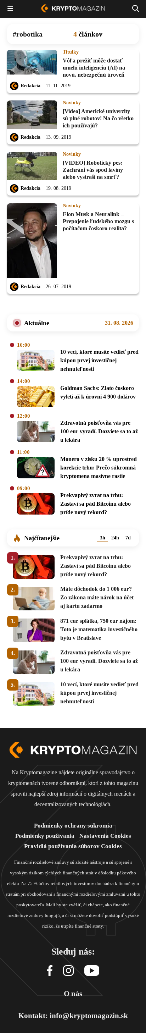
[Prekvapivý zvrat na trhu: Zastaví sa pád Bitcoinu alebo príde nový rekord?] (36, 505)
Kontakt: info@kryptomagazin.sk (73, 1015)
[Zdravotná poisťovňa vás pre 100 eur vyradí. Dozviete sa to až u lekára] (36, 432)
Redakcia (30, 85)
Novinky (72, 102)
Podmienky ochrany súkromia (73, 825)
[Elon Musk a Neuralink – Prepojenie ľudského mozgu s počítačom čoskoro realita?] (32, 241)
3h (102, 537)
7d (128, 537)
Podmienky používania (44, 836)
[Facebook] (49, 971)
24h (115, 537)
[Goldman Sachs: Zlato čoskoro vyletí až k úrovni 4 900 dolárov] (36, 397)
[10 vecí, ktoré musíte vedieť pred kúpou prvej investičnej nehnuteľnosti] (36, 361)
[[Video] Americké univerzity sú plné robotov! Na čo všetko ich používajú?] (32, 115)
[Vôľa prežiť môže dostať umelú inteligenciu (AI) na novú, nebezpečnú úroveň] (32, 64)
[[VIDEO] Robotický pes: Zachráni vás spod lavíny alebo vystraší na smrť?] (32, 166)
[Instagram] (68, 971)
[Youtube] (92, 971)
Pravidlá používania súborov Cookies (73, 846)
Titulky (71, 52)
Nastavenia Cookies (105, 836)
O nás (73, 993)
